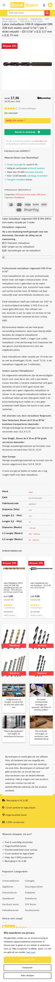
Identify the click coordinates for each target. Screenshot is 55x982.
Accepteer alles (27, 960)
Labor (31, 492)
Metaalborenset (10, 910)
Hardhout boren (10, 904)
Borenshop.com (41, 141)
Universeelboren (10, 881)
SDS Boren (30, 904)
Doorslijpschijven (34, 887)
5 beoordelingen (36, 608)
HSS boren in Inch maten (31, 21)
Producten (23, 19)
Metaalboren (36, 19)
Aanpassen (27, 968)
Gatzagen (30, 881)
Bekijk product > (10, 615)
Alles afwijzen (27, 976)
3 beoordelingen (9, 608)
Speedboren (8, 898)
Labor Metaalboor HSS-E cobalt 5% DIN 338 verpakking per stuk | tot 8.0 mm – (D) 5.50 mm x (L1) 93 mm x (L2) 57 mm (13, 587)
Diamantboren (9, 892)
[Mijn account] (44, 5)
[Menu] (4, 5)
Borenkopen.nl (8, 19)
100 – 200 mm (34, 534)
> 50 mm (32, 528)
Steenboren (31, 898)
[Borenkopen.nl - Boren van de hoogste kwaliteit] (25, 5)
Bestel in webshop (25, 132)
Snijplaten (30, 892)
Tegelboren (7, 887)
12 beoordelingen (27, 108)
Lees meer (30, 952)
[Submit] (47, 13)
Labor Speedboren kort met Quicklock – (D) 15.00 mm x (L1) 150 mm (40, 585)
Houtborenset (32, 910)
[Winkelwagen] (50, 5)
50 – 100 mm (34, 540)
